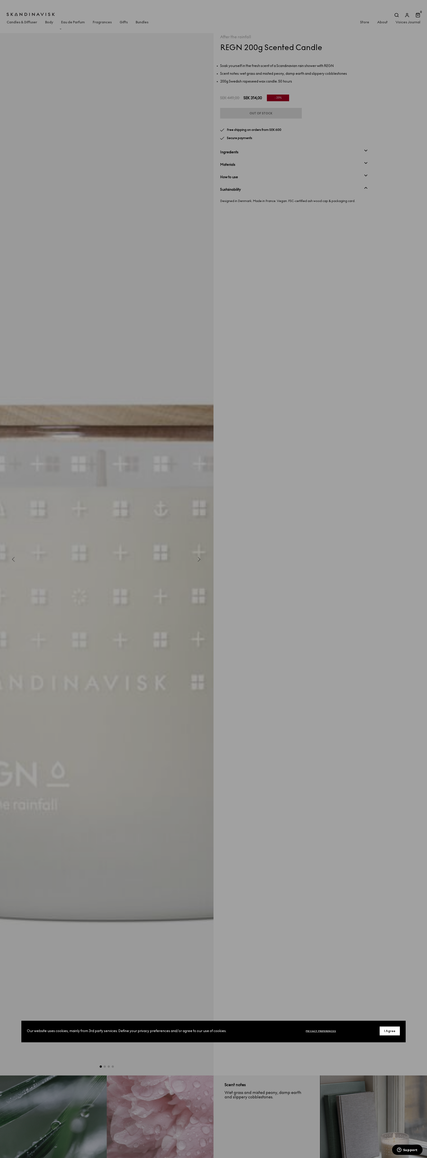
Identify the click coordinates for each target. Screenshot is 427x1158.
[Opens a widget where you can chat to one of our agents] (407, 1150)
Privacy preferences (321, 1030)
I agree (389, 1031)
